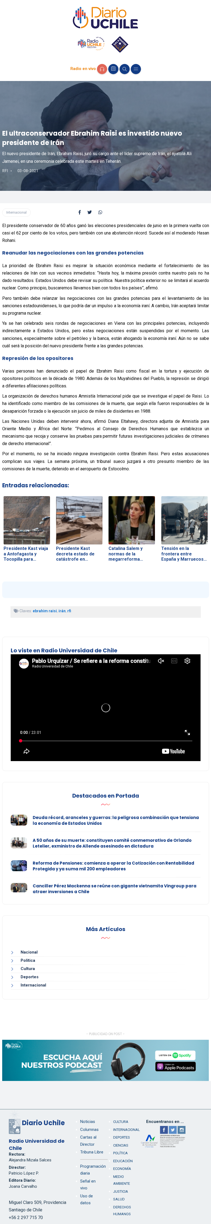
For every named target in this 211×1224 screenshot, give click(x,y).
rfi (69, 611)
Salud (119, 1199)
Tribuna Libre (91, 1152)
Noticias (87, 1121)
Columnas (89, 1129)
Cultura (28, 968)
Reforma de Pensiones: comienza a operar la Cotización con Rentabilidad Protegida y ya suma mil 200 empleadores (113, 866)
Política (28, 960)
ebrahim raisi (45, 611)
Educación (123, 1161)
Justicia (120, 1191)
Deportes (29, 976)
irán (62, 611)
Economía (122, 1169)
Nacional (29, 952)
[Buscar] (125, 69)
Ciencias (120, 1145)
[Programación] (113, 69)
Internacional (16, 212)
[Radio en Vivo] (102, 69)
